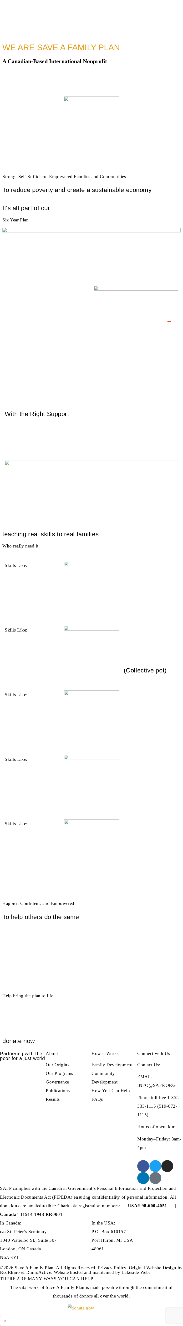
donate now (18, 1040)
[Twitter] (155, 1166)
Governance (57, 1081)
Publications (58, 1090)
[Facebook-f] (143, 1166)
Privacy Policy (112, 1267)
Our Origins (57, 1064)
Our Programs (59, 1073)
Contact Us (148, 1064)
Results (53, 1099)
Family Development (112, 1064)
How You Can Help (111, 1090)
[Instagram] (167, 1166)
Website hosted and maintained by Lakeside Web (101, 1272)
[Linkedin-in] (143, 1178)
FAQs (97, 1099)
